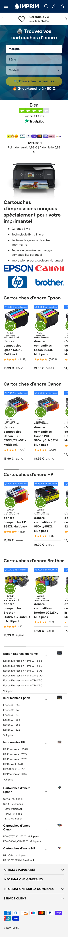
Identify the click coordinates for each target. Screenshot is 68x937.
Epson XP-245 (11, 710)
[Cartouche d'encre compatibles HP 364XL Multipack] (17, 495)
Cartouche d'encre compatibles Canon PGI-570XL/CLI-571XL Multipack (16, 434)
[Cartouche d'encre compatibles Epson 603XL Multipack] (17, 318)
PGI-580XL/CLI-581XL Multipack (22, 841)
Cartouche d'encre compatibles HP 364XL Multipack (15, 520)
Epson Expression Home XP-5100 (23, 675)
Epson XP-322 (11, 729)
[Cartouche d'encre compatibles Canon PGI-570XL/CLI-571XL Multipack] (17, 404)
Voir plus (8, 691)
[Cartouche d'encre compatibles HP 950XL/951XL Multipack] (47, 495)
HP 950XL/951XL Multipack (18, 860)
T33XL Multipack (12, 818)
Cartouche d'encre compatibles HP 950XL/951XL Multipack (45, 522)
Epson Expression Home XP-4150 (22, 685)
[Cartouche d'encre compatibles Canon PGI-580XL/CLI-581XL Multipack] (47, 404)
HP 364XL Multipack (15, 855)
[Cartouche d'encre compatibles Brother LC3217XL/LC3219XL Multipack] (17, 581)
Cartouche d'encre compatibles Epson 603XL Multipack (13, 345)
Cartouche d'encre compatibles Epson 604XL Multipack (43, 345)
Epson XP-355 (11, 719)
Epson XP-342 (11, 715)
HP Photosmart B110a (15, 774)
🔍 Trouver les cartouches (34, 81)
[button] (62, 6)
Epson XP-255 (11, 724)
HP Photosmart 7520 (15, 759)
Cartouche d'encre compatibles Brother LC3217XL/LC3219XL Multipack (17, 610)
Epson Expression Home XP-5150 (22, 665)
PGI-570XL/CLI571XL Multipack (21, 836)
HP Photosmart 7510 (15, 754)
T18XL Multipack (12, 813)
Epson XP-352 (11, 705)
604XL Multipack (13, 798)
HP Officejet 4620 (14, 769)
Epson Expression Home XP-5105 (22, 670)
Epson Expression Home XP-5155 (22, 660)
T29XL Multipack (12, 808)
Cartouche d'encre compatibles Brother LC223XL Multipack (46, 608)
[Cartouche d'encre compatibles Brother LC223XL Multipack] (47, 581)
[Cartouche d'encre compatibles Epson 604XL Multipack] (47, 318)
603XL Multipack (13, 804)
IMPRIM (15, 928)
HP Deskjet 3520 (13, 764)
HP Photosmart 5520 (15, 749)
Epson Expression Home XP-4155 (22, 680)
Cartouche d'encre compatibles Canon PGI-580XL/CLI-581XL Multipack (46, 434)
